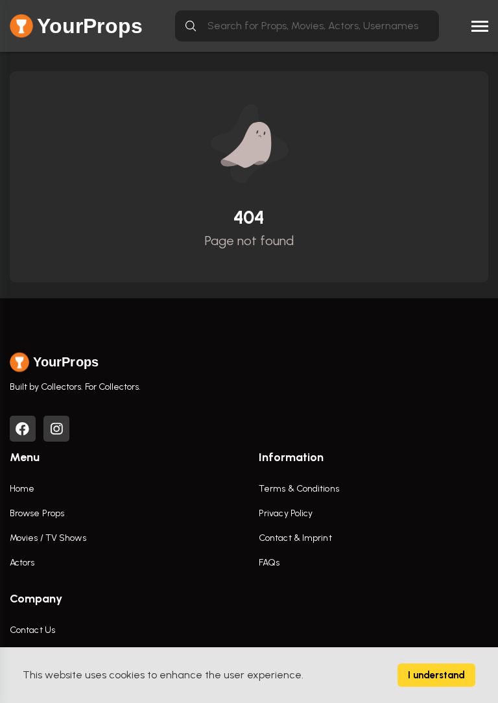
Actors (22, 562)
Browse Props (37, 513)
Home (22, 488)
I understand (436, 675)
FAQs (269, 562)
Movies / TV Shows (48, 537)
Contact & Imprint (295, 537)
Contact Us (32, 630)
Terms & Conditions (299, 488)
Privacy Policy (286, 513)
